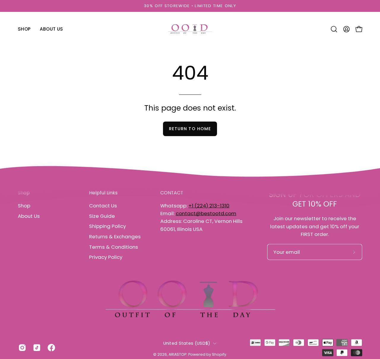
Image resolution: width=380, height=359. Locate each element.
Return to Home (190, 129)
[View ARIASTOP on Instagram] (21, 347)
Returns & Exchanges (115, 236)
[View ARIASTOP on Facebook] (50, 347)
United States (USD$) (186, 343)
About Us (29, 215)
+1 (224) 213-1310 (209, 205)
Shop (24, 205)
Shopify (219, 354)
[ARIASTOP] (190, 29)
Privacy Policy (105, 257)
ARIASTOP (177, 354)
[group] (190, 6)
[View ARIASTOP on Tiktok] (35, 347)
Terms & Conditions (113, 246)
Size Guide (102, 215)
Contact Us (103, 205)
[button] (334, 29)
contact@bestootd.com (206, 213)
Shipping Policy (107, 226)
